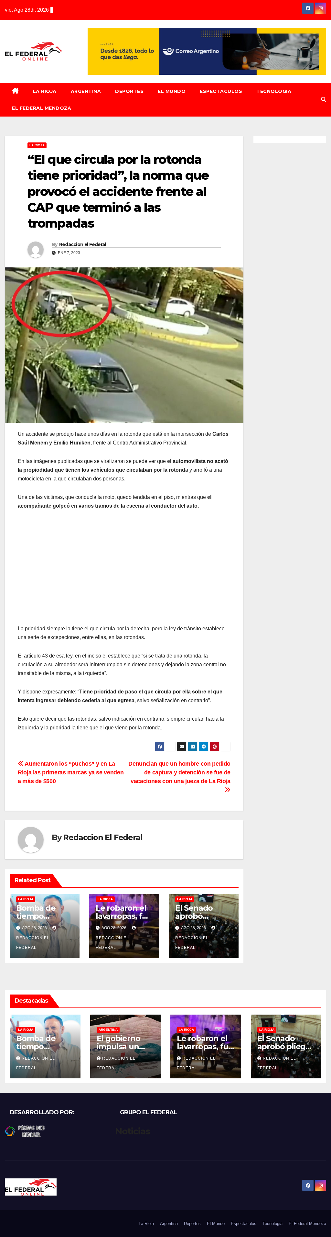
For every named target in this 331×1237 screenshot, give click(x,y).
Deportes (129, 91)
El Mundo (172, 91)
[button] (323, 99)
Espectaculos (221, 91)
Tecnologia (273, 91)
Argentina (86, 91)
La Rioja (45, 91)
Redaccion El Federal (82, 244)
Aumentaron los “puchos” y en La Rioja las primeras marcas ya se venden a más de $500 (70, 772)
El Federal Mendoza (41, 108)
